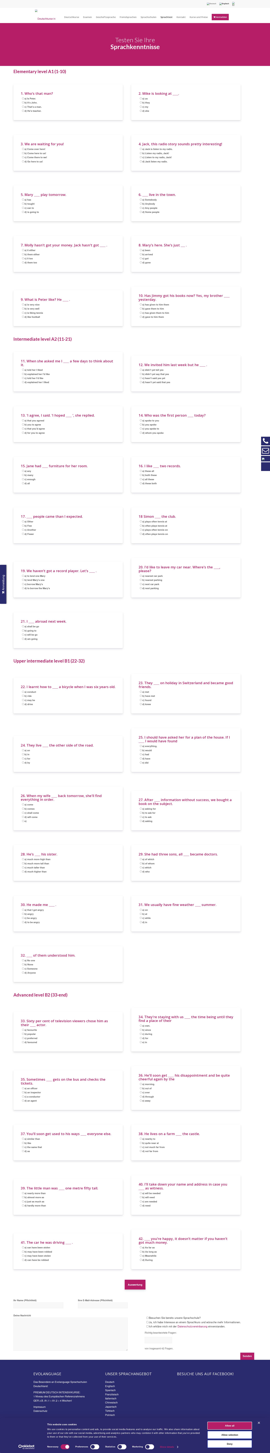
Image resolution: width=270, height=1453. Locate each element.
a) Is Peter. (30, 98)
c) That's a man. (33, 106)
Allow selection (229, 1435)
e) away (146, 1100)
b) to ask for (148, 812)
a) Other (29, 521)
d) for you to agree (35, 433)
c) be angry (31, 918)
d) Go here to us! (34, 161)
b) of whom (148, 863)
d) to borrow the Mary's (37, 588)
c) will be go (31, 634)
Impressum (39, 1407)
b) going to (30, 630)
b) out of (147, 1088)
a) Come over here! (35, 149)
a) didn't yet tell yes (152, 370)
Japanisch (111, 1406)
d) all (27, 483)
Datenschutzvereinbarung (192, 1326)
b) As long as (149, 1251)
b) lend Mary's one (35, 580)
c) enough (30, 479)
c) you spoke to (150, 428)
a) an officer (31, 1088)
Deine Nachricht (22, 1315)
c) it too (29, 258)
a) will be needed (151, 1193)
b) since (146, 1030)
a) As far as (148, 1247)
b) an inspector (33, 1092)
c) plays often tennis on (155, 529)
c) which (146, 867)
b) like (28, 1143)
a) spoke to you (150, 420)
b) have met (148, 696)
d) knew (146, 704)
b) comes (30, 808)
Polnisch (110, 1415)
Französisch (112, 1394)
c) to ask (147, 817)
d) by (27, 762)
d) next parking (150, 588)
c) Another (30, 529)
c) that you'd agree (35, 428)
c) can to (29, 208)
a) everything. (149, 746)
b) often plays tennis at (154, 525)
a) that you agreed (34, 420)
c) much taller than (35, 867)
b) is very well (32, 308)
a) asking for (149, 808)
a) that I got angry (34, 910)
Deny (229, 1444)
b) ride (28, 696)
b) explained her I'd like (37, 374)
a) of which (148, 859)
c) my (145, 106)
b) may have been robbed (38, 1251)
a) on (27, 750)
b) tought (30, 203)
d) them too (31, 262)
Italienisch (110, 1398)
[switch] (94, 1446)
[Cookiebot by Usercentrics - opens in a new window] (26, 1447)
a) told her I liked (34, 370)
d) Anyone (30, 972)
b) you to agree (33, 424)
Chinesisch (111, 1402)
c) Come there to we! (36, 157)
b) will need (148, 1197)
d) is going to (32, 212)
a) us (145, 98)
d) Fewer (29, 534)
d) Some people (150, 212)
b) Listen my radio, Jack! (155, 153)
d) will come (31, 817)
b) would (147, 750)
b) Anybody (148, 203)
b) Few (28, 525)
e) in (144, 1042)
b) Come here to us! (35, 153)
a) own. (146, 1025)
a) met (145, 692)
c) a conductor (32, 1096)
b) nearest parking (152, 580)
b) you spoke (149, 424)
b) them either (32, 254)
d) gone (146, 262)
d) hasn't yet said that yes (156, 382)
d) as (27, 1151)
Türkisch (110, 1410)
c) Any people (149, 208)
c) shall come (32, 812)
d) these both (149, 483)
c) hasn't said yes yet (153, 378)
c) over (146, 1092)
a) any (28, 471)
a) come (29, 804)
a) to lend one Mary (35, 576)
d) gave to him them (153, 317)
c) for (27, 758)
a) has (28, 199)
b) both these (149, 475)
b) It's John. (31, 102)
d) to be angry (32, 922)
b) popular (30, 1034)
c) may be (30, 700)
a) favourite (31, 1030)
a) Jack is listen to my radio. (157, 149)
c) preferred (31, 1038)
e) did (145, 762)
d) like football (32, 317)
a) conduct (30, 692)
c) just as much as (34, 1201)
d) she (145, 111)
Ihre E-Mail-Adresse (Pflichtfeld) (95, 1300)
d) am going (31, 639)
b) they (146, 102)
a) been (146, 250)
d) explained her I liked (37, 382)
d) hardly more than (35, 1205)
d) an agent (31, 1100)
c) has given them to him (155, 313)
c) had (145, 754)
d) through (148, 1096)
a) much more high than (37, 859)
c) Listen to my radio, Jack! (157, 157)
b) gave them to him (153, 308)
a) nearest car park (152, 576)
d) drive (29, 704)
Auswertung (135, 1284)
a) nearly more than (35, 1193)
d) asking (147, 821)
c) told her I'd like (34, 378)
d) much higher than (36, 871)
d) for (145, 1038)
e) (26, 821)
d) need (146, 1205)
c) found (146, 700)
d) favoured (31, 1042)
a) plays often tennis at (154, 521)
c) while (146, 918)
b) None (29, 964)
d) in (144, 922)
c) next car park (150, 584)
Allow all (229, 1425)
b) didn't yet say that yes (155, 374)
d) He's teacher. (33, 111)
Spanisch (110, 1390)
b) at (144, 914)
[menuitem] (211, 4)
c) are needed (149, 1201)
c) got (145, 258)
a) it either (30, 250)
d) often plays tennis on (155, 534)
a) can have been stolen (37, 1247)
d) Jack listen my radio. (155, 161)
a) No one (30, 960)
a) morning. (148, 1084)
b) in (27, 754)
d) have (146, 758)
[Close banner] (259, 1423)
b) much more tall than (37, 863)
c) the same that (33, 1147)
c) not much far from (153, 1147)
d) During (147, 1260)
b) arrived (147, 254)
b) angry (29, 914)
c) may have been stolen (38, 1255)
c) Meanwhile (149, 1255)
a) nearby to (148, 1139)
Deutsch (109, 1382)
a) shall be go (32, 626)
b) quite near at (150, 1143)
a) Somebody (149, 199)
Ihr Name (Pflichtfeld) (25, 1300)
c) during (147, 1034)
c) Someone (31, 968)
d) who (146, 871)
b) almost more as (34, 1197)
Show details (167, 1447)
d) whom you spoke (153, 433)
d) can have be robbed (37, 1260)
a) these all (148, 471)
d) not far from (150, 1151)
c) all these (148, 479)
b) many (29, 475)
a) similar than (32, 1139)
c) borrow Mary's (34, 584)
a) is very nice (32, 304)
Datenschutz (40, 1411)
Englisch (110, 1386)
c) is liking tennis (34, 313)
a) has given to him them (155, 304)
